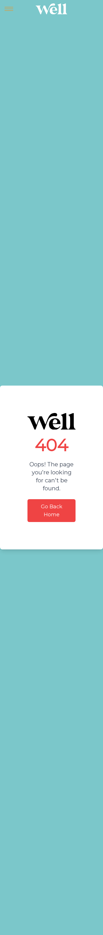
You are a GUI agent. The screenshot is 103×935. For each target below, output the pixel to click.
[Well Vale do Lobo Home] (51, 8)
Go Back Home (51, 510)
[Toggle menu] (9, 9)
